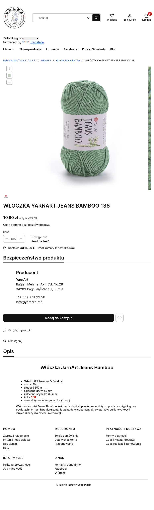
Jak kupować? (12, 468)
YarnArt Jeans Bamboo (68, 60)
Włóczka (46, 60)
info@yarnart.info (29, 302)
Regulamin (10, 443)
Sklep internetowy (72, 484)
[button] (96, 17)
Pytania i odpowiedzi (16, 439)
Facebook (61, 468)
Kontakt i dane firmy (68, 464)
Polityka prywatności (16, 464)
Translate (37, 42)
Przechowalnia (64, 443)
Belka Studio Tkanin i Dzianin (19, 60)
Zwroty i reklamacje (16, 435)
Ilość (6, 232)
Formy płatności (116, 435)
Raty (6, 447)
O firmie (60, 472)
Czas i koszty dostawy (121, 439)
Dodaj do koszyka (58, 318)
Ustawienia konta (66, 439)
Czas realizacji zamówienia (123, 443)
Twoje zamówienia (66, 435)
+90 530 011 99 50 (30, 297)
